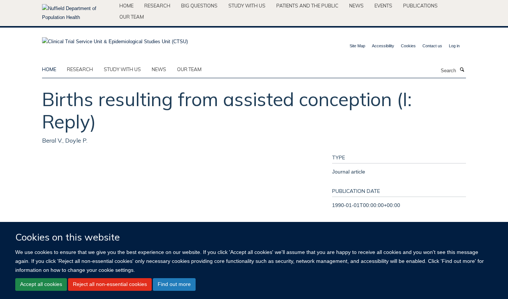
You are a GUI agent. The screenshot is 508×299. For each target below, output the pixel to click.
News (356, 6)
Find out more (174, 284)
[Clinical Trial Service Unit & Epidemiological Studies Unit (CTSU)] (115, 39)
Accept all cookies (41, 284)
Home (126, 6)
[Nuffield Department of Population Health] (78, 13)
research (80, 69)
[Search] (462, 70)
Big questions (199, 6)
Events (383, 6)
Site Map (357, 46)
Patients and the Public (307, 6)
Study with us (247, 6)
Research (157, 6)
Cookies (408, 46)
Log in (454, 46)
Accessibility (383, 46)
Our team (131, 17)
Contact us (432, 46)
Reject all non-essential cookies (110, 284)
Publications (420, 6)
